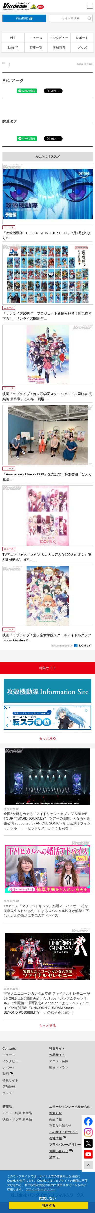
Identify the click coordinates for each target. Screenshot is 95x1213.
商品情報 (55, 1119)
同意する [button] (48, 1205)
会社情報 (55, 1138)
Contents (9, 1048)
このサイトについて (63, 1132)
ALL (13, 38)
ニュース (36, 38)
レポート (82, 38)
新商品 (7, 1106)
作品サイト (57, 1055)
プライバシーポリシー (65, 1144)
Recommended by (62, 645)
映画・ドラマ (58, 1067)
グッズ (82, 47)
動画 (11, 47)
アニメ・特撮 (58, 1061)
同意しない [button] (47, 1198)
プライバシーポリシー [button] (40, 1189)
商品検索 (22, 18)
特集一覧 (36, 47)
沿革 (52, 1157)
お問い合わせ (58, 1151)
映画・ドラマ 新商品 (17, 1119)
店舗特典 (59, 47)
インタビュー (58, 38)
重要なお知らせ (60, 1125)
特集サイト (10, 1080)
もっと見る (47, 738)
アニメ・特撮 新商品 (17, 1113)
